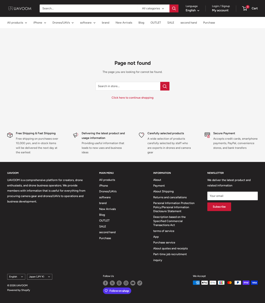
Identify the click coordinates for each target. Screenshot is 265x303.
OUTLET (156, 22)
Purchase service (164, 242)
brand (105, 22)
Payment (159, 185)
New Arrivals (124, 22)
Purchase (209, 22)
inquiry (157, 260)
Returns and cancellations (170, 197)
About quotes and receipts (170, 248)
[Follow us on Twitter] (112, 283)
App (156, 236)
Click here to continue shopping (132, 97)
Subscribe (219, 206)
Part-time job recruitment (170, 254)
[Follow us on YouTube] (132, 283)
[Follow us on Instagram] (126, 283)
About (157, 180)
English (13, 276)
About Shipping (163, 191)
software (86, 22)
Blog (141, 22)
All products (15, 22)
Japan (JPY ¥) (36, 276)
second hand (188, 22)
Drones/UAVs (61, 22)
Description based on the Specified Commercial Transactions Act (169, 221)
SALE (170, 22)
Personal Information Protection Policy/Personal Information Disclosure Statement (174, 207)
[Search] (173, 8)
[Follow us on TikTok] (139, 283)
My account (220, 10)
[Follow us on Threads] (119, 283)
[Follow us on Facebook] (105, 283)
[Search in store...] (164, 86)
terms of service (163, 231)
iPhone (37, 22)
